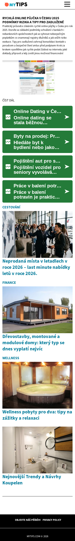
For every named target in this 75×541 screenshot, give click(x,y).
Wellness (10, 358)
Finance (9, 282)
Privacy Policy (52, 519)
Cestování (11, 207)
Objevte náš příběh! (28, 519)
